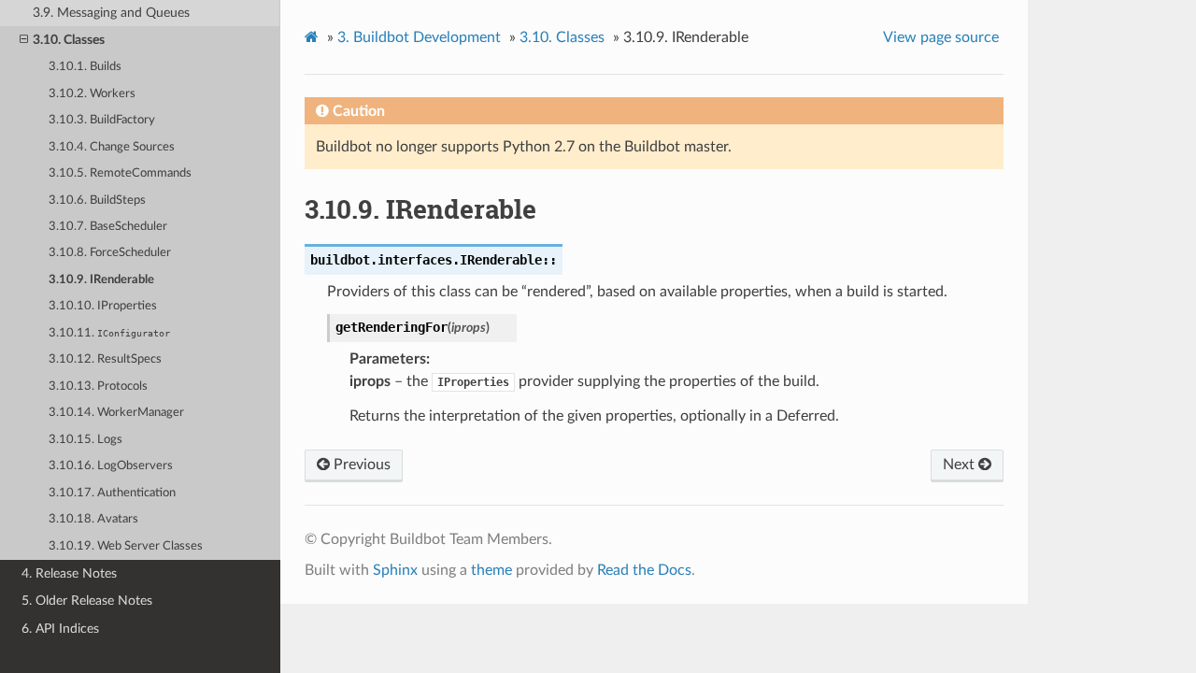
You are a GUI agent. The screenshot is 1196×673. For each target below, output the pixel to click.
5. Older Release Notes (86, 601)
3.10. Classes (69, 40)
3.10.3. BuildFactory (102, 120)
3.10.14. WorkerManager (116, 413)
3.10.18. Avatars (93, 519)
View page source (941, 37)
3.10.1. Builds (85, 67)
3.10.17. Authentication (112, 493)
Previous (360, 464)
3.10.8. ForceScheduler (110, 253)
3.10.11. (109, 333)
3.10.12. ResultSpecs (105, 359)
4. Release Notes (69, 573)
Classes (562, 37)
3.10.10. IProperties (103, 306)
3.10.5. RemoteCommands (120, 173)
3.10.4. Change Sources (112, 147)
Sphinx (395, 570)
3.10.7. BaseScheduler (108, 227)
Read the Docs (644, 570)
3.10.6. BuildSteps (97, 200)
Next (960, 464)
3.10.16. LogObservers (111, 466)
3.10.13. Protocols (98, 386)
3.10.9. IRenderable (101, 280)
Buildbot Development (419, 37)
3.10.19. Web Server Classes (126, 546)
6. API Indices (60, 629)
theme (491, 570)
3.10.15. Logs (85, 440)
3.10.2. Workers (92, 94)
